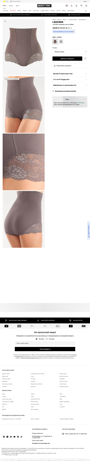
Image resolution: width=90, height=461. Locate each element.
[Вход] (71, 6)
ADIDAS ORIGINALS (65, 401)
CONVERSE (62, 396)
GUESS (32, 394)
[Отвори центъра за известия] (76, 5)
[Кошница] (86, 6)
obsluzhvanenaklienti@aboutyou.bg (30, 358)
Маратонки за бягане (36, 384)
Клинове (33, 381)
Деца (17, 5)
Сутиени (33, 378)
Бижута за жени (64, 376)
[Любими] (81, 6)
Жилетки (33, 386)
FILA (3, 406)
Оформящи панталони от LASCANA (11, 419)
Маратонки (5, 376)
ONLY (61, 394)
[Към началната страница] (11, 430)
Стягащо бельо (72, 19)
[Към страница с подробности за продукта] (55, 41)
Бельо (64, 19)
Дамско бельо (6, 373)
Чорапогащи (63, 384)
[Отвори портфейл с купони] (67, 6)
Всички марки (34, 409)
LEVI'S (32, 396)
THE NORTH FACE (35, 399)
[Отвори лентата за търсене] (85, 11)
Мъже (11, 5)
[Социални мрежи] (4, 437)
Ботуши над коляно (7, 384)
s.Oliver (4, 396)
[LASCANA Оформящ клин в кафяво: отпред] (24, 47)
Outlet (6, 1)
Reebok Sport (34, 401)
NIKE (61, 399)
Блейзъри (4, 381)
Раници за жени (6, 378)
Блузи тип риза (64, 381)
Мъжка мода (63, 373)
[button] (69, 51)
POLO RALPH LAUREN (8, 401)
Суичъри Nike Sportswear (37, 373)
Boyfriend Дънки (64, 386)
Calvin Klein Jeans (7, 399)
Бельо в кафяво (35, 419)
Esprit (3, 394)
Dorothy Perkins (35, 404)
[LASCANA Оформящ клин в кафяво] (24, 162)
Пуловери (62, 378)
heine (32, 406)
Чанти (32, 376)
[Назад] (5, 21)
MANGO (4, 409)
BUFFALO (4, 404)
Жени (4, 5)
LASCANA (62, 406)
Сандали (4, 386)
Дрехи (59, 19)
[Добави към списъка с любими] (85, 58)
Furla (61, 404)
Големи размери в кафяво (67, 419)
